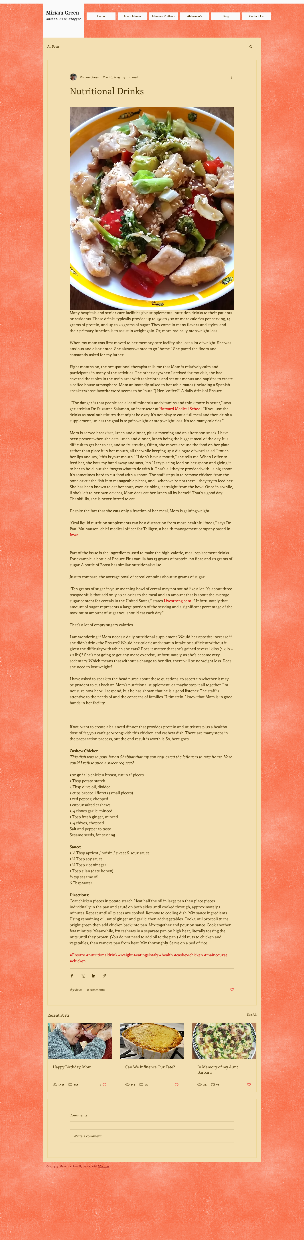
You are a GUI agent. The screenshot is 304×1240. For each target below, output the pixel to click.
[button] (251, 46)
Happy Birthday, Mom (72, 1066)
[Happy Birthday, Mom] (80, 1041)
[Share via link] (104, 976)
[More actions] (231, 77)
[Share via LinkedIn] (93, 976)
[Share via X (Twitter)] (83, 976)
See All (252, 1014)
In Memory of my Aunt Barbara (217, 1069)
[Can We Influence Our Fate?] (152, 1041)
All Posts (53, 46)
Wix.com (103, 1166)
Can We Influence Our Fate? (150, 1066)
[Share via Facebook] (72, 976)
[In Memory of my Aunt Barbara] (224, 1041)
